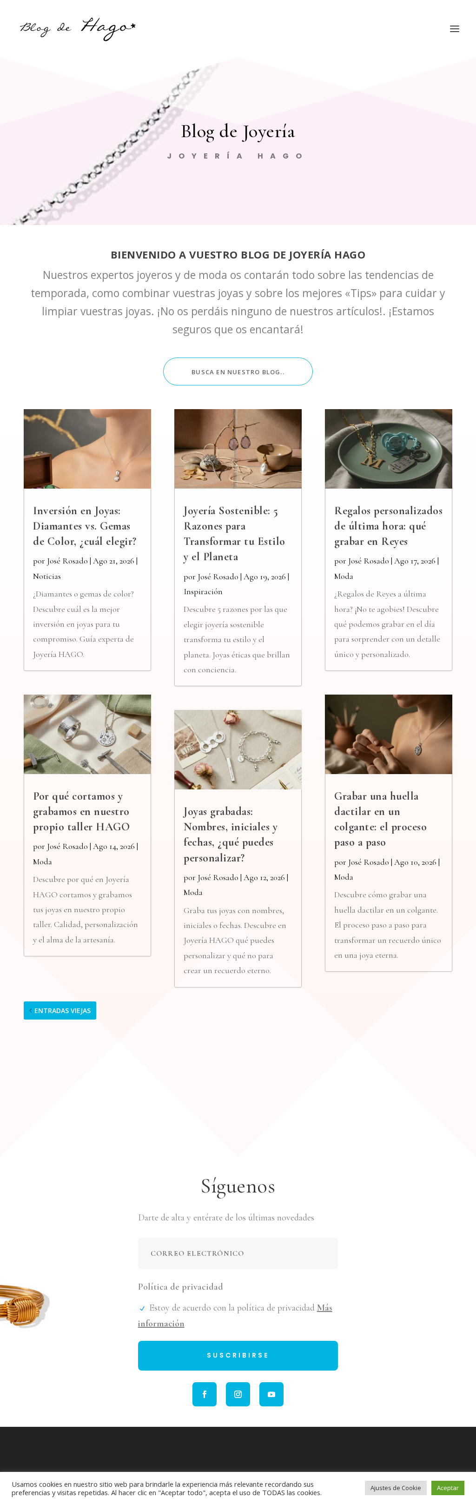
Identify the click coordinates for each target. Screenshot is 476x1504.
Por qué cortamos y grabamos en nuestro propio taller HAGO (81, 811)
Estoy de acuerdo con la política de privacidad (235, 1315)
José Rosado (67, 561)
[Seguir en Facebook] (204, 1394)
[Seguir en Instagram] (238, 1394)
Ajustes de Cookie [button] (395, 1488)
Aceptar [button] (448, 1488)
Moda (42, 861)
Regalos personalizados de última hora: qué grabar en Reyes (388, 526)
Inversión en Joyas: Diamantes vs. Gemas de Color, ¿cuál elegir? (85, 526)
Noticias (47, 576)
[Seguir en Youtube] (271, 1394)
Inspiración (203, 591)
